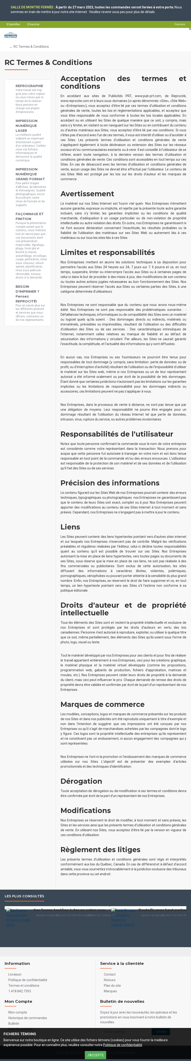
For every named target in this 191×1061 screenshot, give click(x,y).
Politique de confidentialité (122, 1045)
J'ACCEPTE (95, 1055)
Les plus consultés (24, 896)
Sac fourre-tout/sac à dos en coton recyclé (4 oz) (71, 910)
